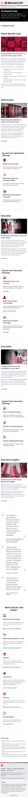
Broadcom (14, 3)
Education (6, 72)
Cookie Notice (4, 792)
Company (3, 770)
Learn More (4, 141)
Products (3, 768)
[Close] (25, 780)
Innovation (6, 76)
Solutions (9, 768)
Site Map (12, 778)
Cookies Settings (14, 795)
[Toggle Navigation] (2, 3)
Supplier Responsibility (20, 778)
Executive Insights (8, 79)
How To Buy (10, 770)
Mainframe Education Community (12, 628)
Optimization (6, 69)
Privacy (8, 778)
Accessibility (3, 778)
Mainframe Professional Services (12, 707)
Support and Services (18, 768)
